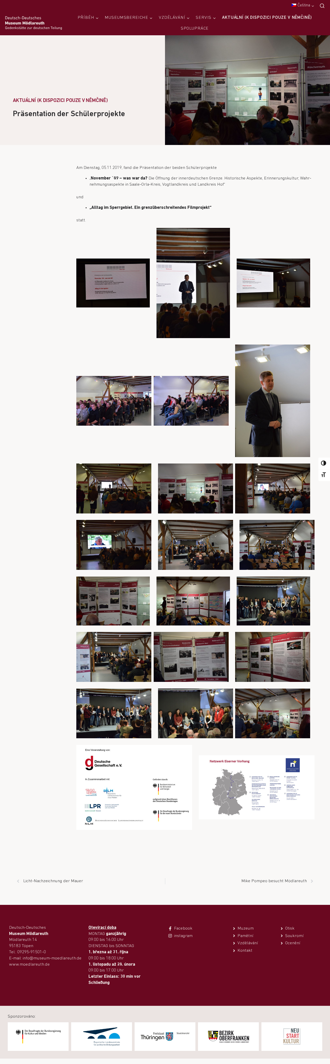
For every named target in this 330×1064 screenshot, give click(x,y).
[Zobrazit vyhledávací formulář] (322, 6)
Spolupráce (195, 28)
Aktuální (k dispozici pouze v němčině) (267, 17)
